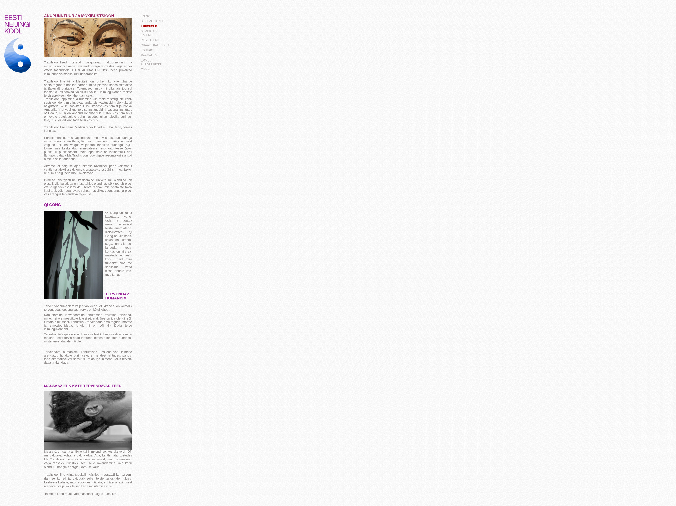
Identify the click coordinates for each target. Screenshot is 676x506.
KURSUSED (149, 26)
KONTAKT (147, 50)
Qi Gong (146, 69)
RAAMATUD (149, 55)
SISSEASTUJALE (152, 21)
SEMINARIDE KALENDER (150, 33)
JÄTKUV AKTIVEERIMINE (152, 62)
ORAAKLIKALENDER (155, 45)
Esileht (145, 16)
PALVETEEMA (150, 40)
